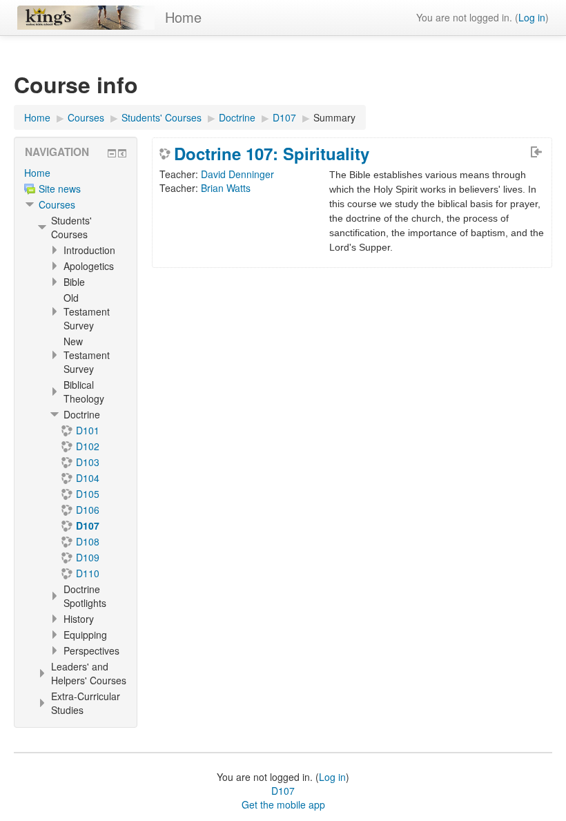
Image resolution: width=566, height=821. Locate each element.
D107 (283, 791)
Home (183, 17)
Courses (57, 204)
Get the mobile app (283, 804)
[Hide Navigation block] (112, 153)
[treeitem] (75, 173)
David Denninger (237, 174)
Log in (531, 17)
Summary (334, 117)
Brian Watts (226, 188)
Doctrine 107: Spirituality (271, 153)
